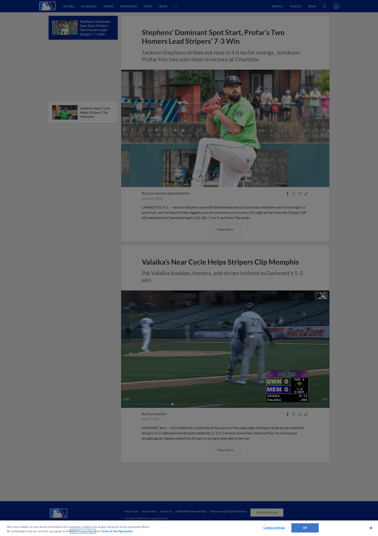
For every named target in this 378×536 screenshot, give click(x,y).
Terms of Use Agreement (117, 531)
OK (305, 527)
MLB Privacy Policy (82, 531)
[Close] (371, 528)
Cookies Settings (274, 527)
